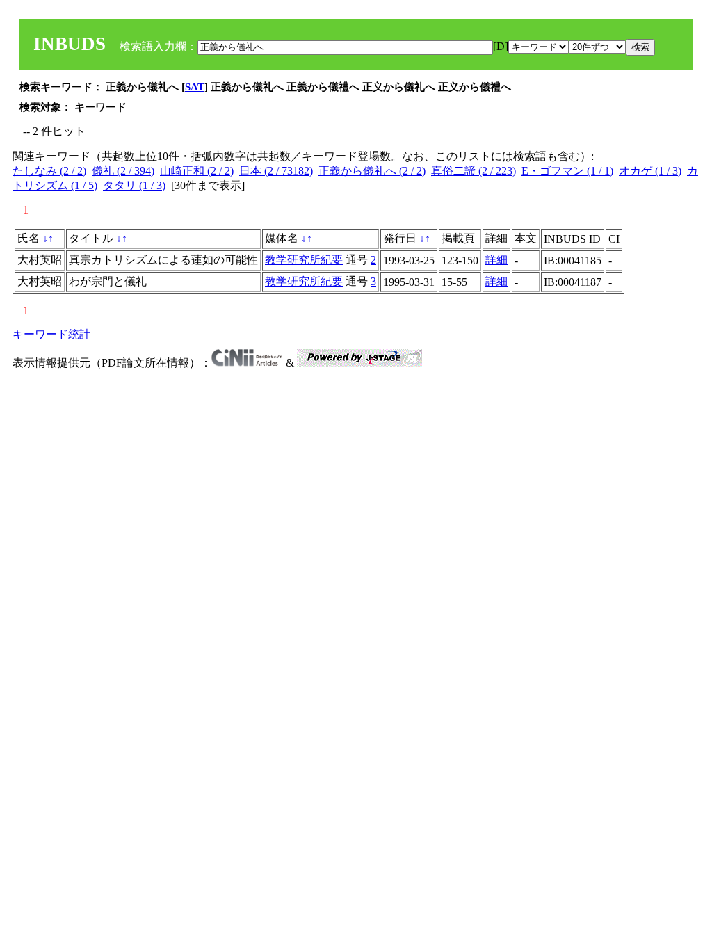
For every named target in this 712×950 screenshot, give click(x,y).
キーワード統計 (51, 334)
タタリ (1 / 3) (134, 185)
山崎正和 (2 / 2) (197, 171)
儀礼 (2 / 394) (123, 171)
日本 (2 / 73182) (276, 171)
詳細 (496, 260)
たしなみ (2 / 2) (49, 171)
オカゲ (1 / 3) (650, 171)
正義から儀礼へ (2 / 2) (372, 171)
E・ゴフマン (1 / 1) (567, 171)
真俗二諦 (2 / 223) (473, 171)
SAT (194, 86)
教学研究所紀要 (304, 260)
